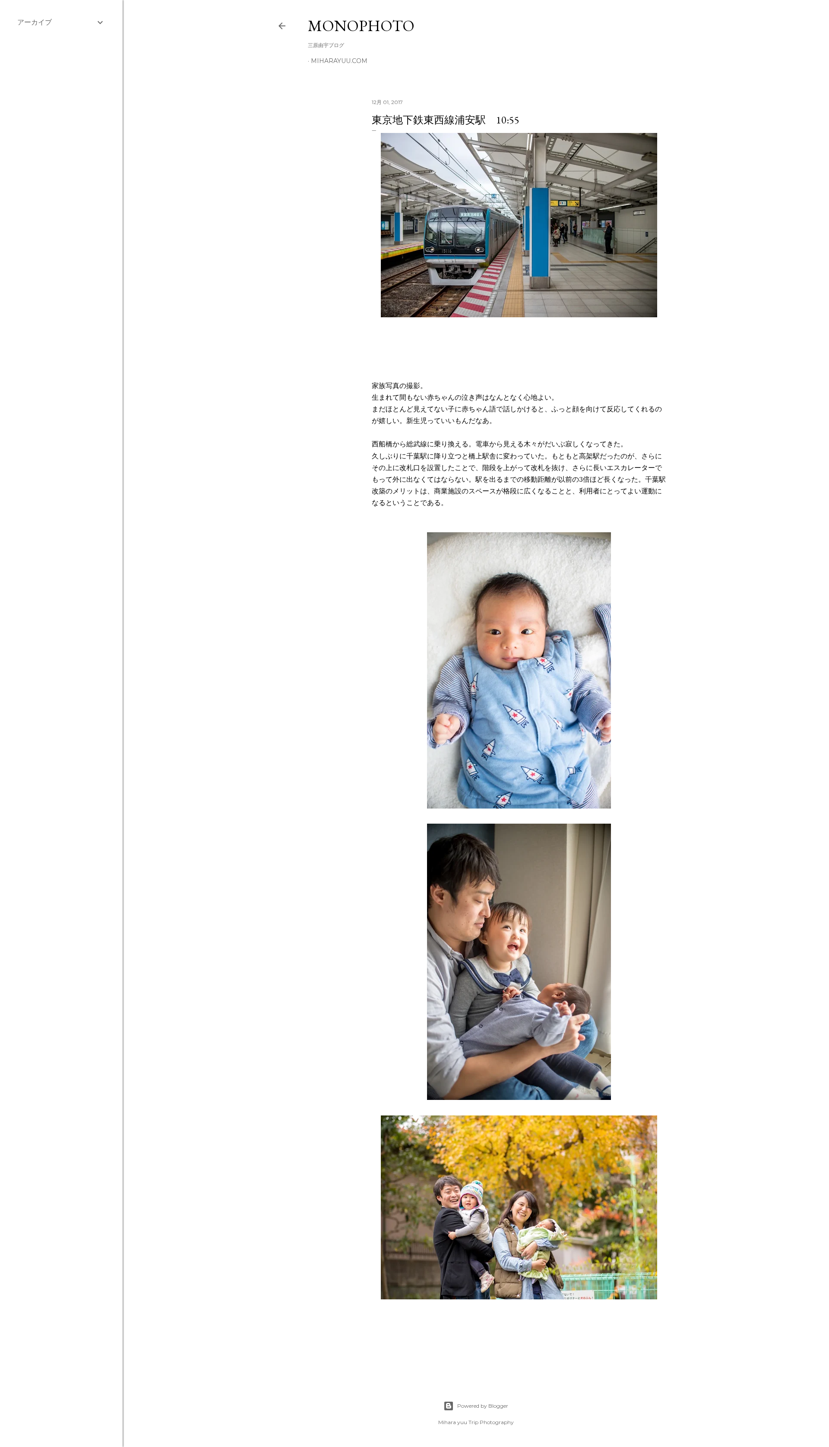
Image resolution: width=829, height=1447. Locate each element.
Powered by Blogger (482, 1406)
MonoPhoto (361, 26)
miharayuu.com (339, 61)
